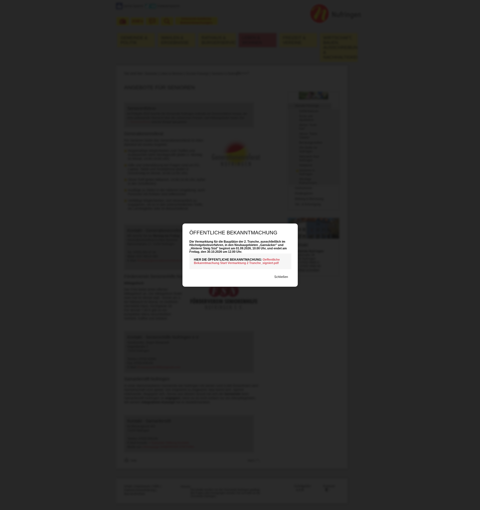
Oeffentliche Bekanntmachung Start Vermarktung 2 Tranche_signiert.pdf (237, 261)
